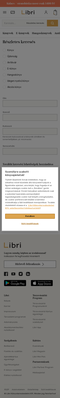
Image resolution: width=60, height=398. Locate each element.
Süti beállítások (29, 223)
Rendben (30, 216)
